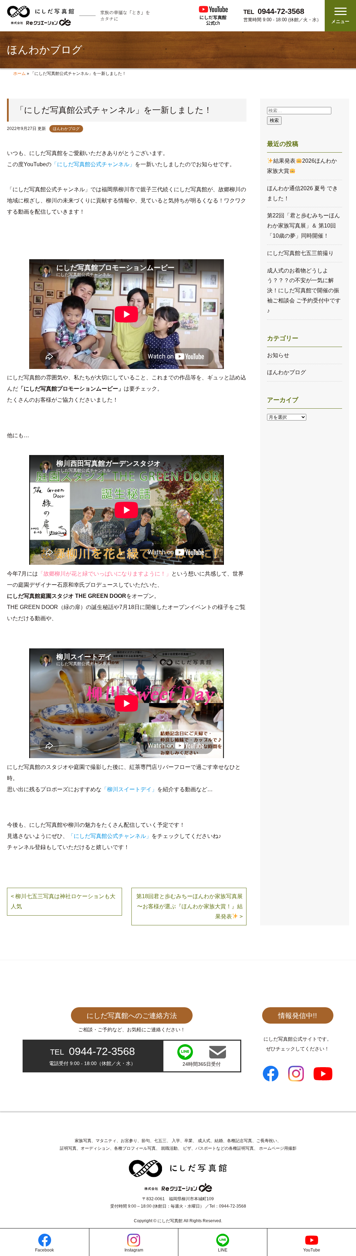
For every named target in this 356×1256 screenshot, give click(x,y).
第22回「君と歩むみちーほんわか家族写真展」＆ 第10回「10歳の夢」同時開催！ (303, 226)
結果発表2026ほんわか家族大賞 (302, 166)
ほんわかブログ (66, 128)
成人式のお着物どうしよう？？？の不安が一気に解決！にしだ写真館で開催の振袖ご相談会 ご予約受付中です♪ (304, 291)
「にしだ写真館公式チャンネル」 (93, 164)
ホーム (19, 73)
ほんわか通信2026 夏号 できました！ (302, 193)
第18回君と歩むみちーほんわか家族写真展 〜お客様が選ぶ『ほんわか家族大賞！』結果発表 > (189, 906)
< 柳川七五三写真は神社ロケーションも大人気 (63, 901)
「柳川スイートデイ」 (129, 789)
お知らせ (278, 355)
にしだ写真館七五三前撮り (300, 253)
